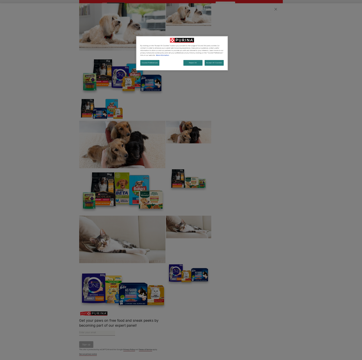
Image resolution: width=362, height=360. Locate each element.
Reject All (193, 63)
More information (162, 55)
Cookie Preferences (150, 63)
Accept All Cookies (214, 63)
